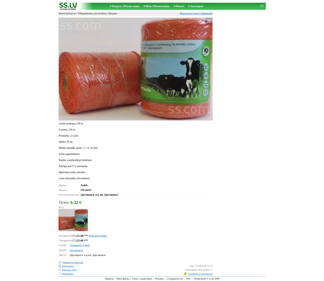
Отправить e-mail (79, 245)
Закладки (196, 6)
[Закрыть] (208, 21)
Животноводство (67, 13)
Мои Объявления (157, 6)
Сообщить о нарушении (200, 274)
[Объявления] (67, 6)
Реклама (159, 278)
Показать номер (98, 235)
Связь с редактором (142, 278)
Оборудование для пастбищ (92, 13)
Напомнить (67, 274)
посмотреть (76, 250)
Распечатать (68, 266)
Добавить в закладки (72, 262)
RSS (188, 278)
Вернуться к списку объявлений (196, 13)
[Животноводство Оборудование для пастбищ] (73, 220)
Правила (109, 278)
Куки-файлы (123, 278)
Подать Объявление (126, 6)
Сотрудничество (175, 278)
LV (262, 5)
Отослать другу (69, 270)
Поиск (180, 6)
